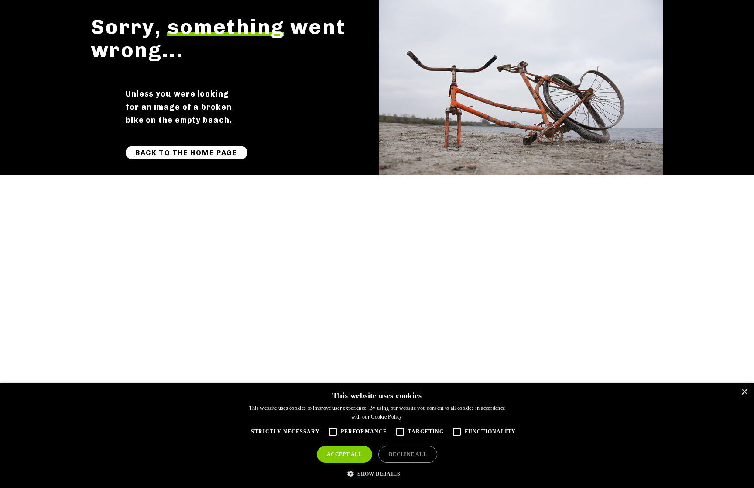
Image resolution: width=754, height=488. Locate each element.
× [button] (744, 392)
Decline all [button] (408, 454)
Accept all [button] (344, 454)
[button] (377, 473)
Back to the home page (186, 153)
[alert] (377, 435)
